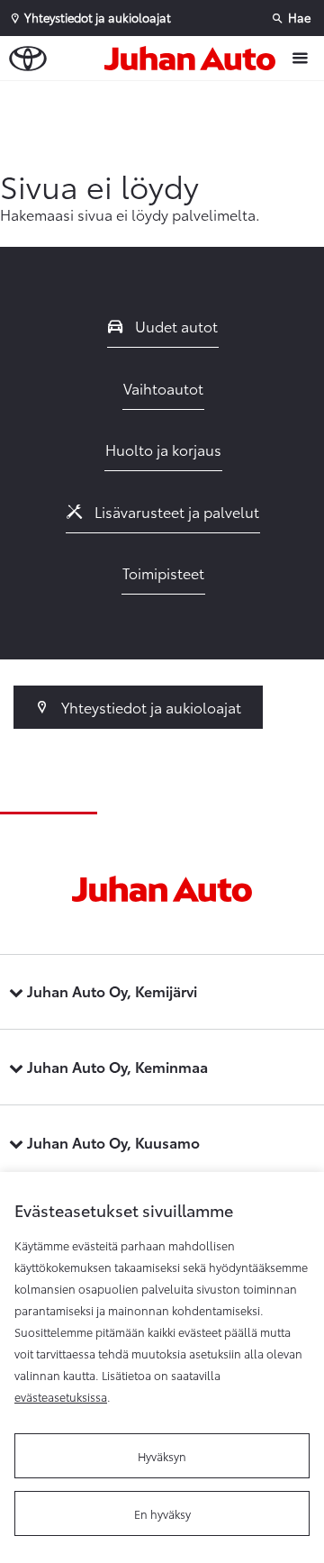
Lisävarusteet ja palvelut (175, 511)
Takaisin (166, 98)
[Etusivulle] (194, 58)
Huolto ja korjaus (163, 449)
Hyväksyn (162, 1456)
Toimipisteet (163, 572)
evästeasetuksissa (60, 1396)
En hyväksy (162, 1513)
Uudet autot (174, 325)
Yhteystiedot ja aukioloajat (149, 706)
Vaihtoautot (163, 387)
